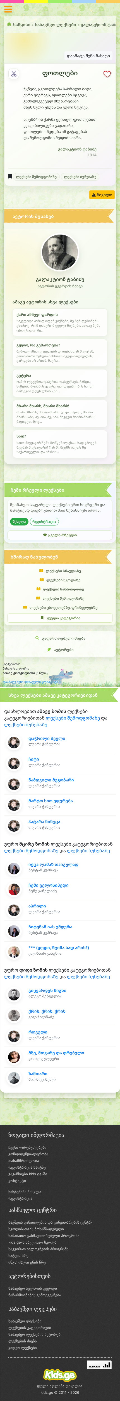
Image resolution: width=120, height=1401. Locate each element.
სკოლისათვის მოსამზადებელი (36, 1229)
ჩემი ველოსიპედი (48, 885)
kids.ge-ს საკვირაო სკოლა (32, 1242)
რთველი (37, 1032)
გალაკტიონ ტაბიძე (77, 149)
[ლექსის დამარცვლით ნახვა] (13, 74)
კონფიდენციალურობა (28, 1154)
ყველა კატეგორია (63, 618)
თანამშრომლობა (23, 1160)
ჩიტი (33, 759)
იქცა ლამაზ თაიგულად (53, 864)
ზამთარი (37, 1073)
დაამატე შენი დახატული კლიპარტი (30, 682)
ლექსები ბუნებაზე (80, 176)
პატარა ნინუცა (44, 821)
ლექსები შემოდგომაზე (36, 176)
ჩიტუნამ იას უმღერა (50, 926)
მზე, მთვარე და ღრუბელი (56, 1052)
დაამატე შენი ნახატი (88, 55)
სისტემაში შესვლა (24, 1191)
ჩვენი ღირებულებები (27, 1147)
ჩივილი (104, 194)
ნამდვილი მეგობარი (51, 780)
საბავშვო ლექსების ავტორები (35, 1334)
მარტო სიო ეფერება (50, 800)
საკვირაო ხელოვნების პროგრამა (38, 1249)
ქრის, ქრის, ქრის (47, 1011)
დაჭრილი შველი (46, 738)
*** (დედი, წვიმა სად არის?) (58, 947)
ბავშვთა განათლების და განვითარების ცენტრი (50, 1222)
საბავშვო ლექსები (55, 24)
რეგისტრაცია (44, 521)
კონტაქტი (17, 1180)
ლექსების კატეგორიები (29, 1327)
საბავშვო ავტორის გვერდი (32, 1288)
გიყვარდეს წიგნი (47, 990)
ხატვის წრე (18, 1255)
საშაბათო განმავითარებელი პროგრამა (44, 1235)
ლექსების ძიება (22, 1341)
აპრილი (37, 906)
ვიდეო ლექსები (22, 1347)
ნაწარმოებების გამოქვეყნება (34, 1295)
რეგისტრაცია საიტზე (27, 1167)
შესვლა (19, 521)
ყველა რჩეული (62, 535)
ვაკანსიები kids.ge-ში (27, 1174)
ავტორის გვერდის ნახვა (60, 286)
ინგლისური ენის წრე (27, 1262)
